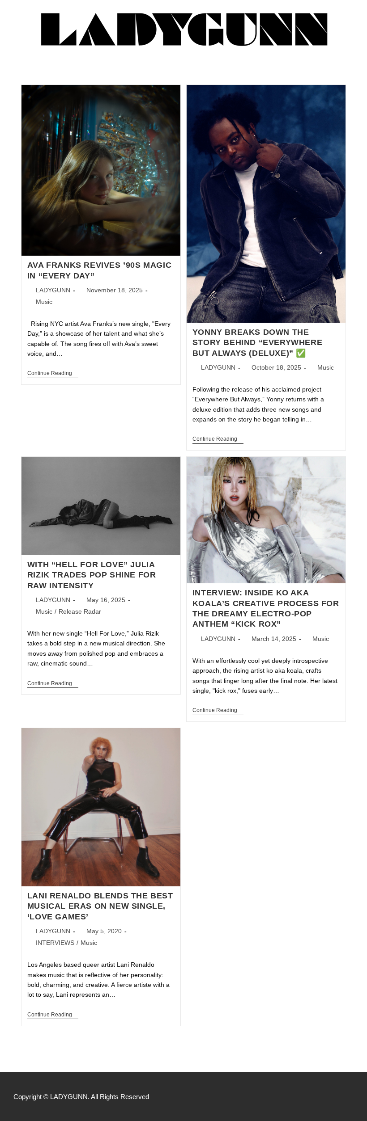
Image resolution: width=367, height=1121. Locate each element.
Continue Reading (52, 373)
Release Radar (80, 611)
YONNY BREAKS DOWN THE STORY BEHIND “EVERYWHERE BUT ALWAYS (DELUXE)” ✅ (257, 343)
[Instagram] (349, 1096)
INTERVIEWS (55, 942)
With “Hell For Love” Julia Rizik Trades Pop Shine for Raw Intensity (91, 575)
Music (44, 301)
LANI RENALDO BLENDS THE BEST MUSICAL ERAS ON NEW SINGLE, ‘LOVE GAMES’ (100, 906)
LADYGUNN (53, 290)
